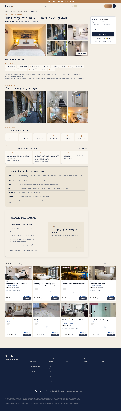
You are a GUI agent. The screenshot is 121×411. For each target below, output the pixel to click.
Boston (50, 374)
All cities (68, 361)
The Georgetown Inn (40, 320)
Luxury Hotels (33, 371)
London (50, 371)
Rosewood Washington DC (13, 320)
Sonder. (106, 390)
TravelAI (49, 1)
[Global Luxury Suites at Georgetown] (18, 273)
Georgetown (14, 285)
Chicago (50, 381)
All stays (68, 358)
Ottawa (49, 366)
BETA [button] (76, 6)
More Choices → (60, 341)
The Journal (69, 364)
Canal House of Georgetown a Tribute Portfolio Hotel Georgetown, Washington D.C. (45, 284)
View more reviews (82, 148)
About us (86, 358)
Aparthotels (33, 361)
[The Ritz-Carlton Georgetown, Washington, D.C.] (74, 310)
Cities (50, 6)
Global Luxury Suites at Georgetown (16, 283)
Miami (49, 376)
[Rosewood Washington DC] (18, 310)
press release (70, 1)
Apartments (33, 364)
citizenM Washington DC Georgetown (100, 320)
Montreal (50, 364)
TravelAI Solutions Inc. (64, 390)
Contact (86, 361)
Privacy (103, 358)
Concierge (73, 6)
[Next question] (80, 248)
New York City (51, 358)
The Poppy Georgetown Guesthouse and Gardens (73, 284)
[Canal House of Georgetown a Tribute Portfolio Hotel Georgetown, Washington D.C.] (46, 273)
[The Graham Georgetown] (102, 273)
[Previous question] (76, 248)
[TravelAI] (41, 391)
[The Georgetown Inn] (46, 310)
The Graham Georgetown (97, 283)
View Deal (27, 298)
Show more (85, 80)
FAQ (85, 364)
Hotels (31, 358)
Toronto (50, 379)
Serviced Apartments (35, 366)
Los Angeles (51, 361)
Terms (103, 361)
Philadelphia (51, 369)
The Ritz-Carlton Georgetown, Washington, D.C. (74, 320)
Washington (9, 285)
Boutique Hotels (34, 369)
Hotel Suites (33, 374)
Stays (44, 6)
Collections (57, 6)
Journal (64, 6)
